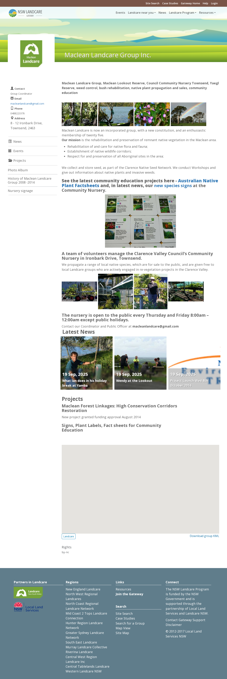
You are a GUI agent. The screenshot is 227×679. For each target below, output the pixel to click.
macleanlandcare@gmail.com (27, 103)
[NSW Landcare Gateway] (25, 13)
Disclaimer (174, 625)
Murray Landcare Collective (86, 647)
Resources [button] (206, 13)
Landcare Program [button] (181, 13)
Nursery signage (20, 191)
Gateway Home (190, 3)
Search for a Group (130, 623)
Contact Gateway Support (185, 620)
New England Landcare (83, 589)
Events (120, 13)
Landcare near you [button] (141, 13)
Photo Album (18, 170)
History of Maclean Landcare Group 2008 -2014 (29, 180)
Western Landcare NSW (84, 671)
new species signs (173, 185)
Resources (123, 589)
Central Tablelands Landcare (87, 666)
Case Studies (170, 3)
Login (214, 3)
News (162, 13)
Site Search (152, 3)
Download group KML (204, 536)
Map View (123, 628)
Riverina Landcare (79, 652)
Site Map (122, 633)
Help (205, 3)
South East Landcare (81, 642)
